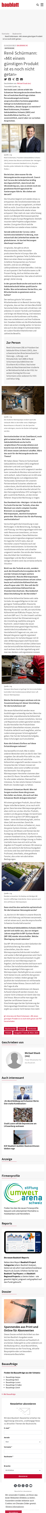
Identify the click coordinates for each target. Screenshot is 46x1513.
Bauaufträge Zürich (13, 1387)
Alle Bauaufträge (9, 1394)
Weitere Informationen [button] (15, 1507)
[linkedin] (26, 1485)
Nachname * (8, 1456)
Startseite (5, 34)
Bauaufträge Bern (12, 1380)
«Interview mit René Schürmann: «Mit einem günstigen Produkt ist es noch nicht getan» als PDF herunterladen (23, 1018)
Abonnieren (23, 1476)
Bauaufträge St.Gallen (14, 1385)
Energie (22, 1028)
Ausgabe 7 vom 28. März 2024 (26, 1032)
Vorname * (8, 1447)
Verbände (32, 1028)
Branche (7, 1466)
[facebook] (19, 1485)
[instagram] (23, 1485)
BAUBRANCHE (22, 45)
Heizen (8, 1032)
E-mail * (7, 1428)
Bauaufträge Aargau (13, 1377)
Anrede (7, 1437)
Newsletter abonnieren (23, 1491)
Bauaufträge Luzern (13, 1382)
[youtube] (30, 1485)
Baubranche (17, 34)
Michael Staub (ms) (24, 83)
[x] (15, 1485)
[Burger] (42, 4)
